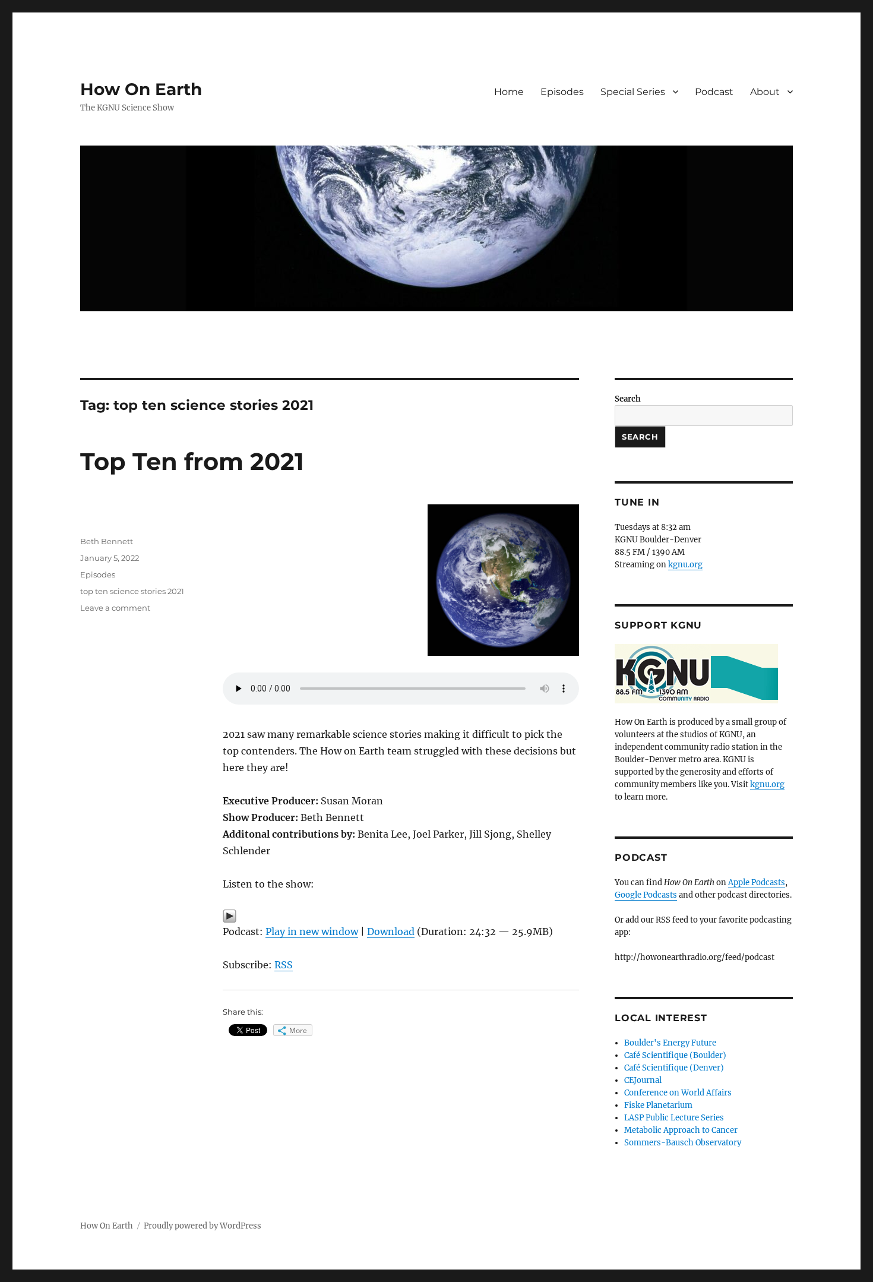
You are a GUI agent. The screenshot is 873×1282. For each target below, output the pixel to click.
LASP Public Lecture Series (674, 1118)
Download (391, 931)
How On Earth (141, 89)
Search (628, 399)
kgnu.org (685, 565)
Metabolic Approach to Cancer (681, 1130)
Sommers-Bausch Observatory (682, 1143)
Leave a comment (115, 607)
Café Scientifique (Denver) (674, 1068)
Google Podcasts (646, 895)
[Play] (401, 916)
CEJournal (643, 1080)
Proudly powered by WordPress (202, 1226)
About (765, 91)
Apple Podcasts (756, 882)
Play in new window (311, 931)
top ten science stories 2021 (132, 591)
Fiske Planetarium (658, 1105)
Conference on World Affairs (678, 1093)
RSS (283, 965)
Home (509, 91)
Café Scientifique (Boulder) (675, 1055)
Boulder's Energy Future (670, 1043)
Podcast (714, 91)
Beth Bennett (106, 541)
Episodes (562, 91)
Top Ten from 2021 (192, 461)
